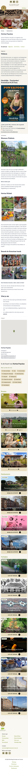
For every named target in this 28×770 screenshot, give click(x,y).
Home (2, 31)
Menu (24, 8)
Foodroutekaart (21, 128)
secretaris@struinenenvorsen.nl (10, 748)
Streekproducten (7, 382)
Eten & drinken (18, 738)
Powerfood (18, 379)
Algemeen (10, 46)
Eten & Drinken (6, 370)
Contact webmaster (14, 766)
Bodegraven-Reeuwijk (8, 373)
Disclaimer (14, 764)
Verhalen (4, 557)
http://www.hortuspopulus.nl (8, 357)
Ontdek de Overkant (7, 379)
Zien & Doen (21, 370)
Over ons (16, 740)
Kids (14, 370)
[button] (14, 331)
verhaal (10, 126)
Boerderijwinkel (20, 373)
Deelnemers (10, 31)
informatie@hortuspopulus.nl (8, 356)
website (5, 314)
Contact (23, 46)
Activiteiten (17, 46)
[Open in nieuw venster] (11, 2)
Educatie (5, 376)
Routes (3, 391)
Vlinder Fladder (17, 382)
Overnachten (5, 738)
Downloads (5, 742)
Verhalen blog (17, 742)
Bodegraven (13, 376)
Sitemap (14, 762)
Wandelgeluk (6, 385)
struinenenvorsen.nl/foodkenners (9, 132)
